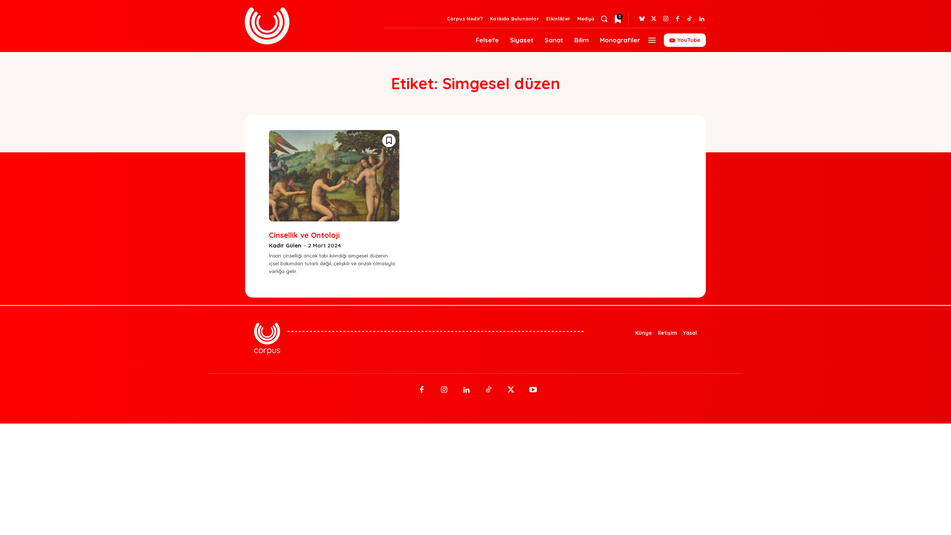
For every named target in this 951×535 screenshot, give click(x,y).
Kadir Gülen (285, 245)
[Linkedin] (701, 19)
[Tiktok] (689, 19)
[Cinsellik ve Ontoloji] (334, 175)
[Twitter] (654, 19)
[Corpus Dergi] (309, 25)
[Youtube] (533, 390)
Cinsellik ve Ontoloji (304, 235)
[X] (511, 390)
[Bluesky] (642, 19)
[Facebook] (678, 19)
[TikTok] (488, 390)
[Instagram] (666, 19)
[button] (604, 18)
